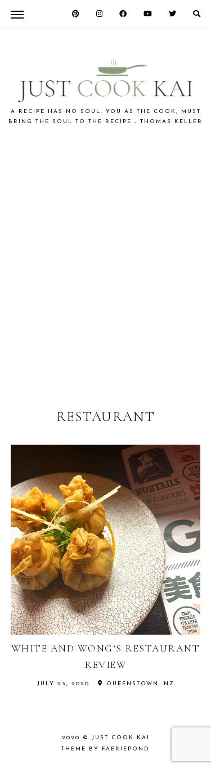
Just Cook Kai (121, 738)
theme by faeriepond (105, 749)
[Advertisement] (105, 266)
